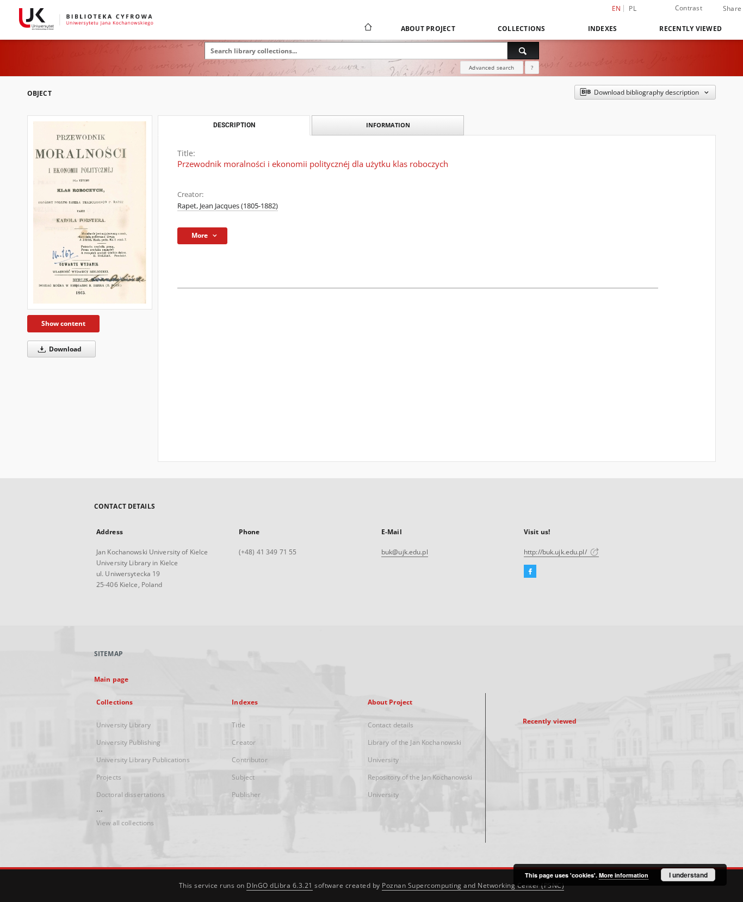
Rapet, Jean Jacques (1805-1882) (227, 206)
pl (632, 8)
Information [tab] (388, 125)
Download (64, 349)
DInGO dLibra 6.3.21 (279, 885)
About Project (428, 28)
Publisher (246, 794)
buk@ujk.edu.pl (404, 552)
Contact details (391, 725)
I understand (688, 875)
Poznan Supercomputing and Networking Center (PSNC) (473, 885)
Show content (63, 323)
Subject (243, 777)
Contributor (249, 759)
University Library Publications (143, 759)
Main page (111, 679)
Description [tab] (234, 125)
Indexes (602, 28)
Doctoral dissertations (130, 794)
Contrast (688, 8)
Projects (108, 777)
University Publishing (128, 742)
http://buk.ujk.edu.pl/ (556, 552)
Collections (522, 28)
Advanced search (491, 67)
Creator (244, 742)
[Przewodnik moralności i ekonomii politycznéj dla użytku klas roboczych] (89, 212)
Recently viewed (690, 28)
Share (732, 8)
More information (623, 875)
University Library (123, 725)
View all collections (125, 822)
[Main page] (367, 28)
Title (238, 725)
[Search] (523, 50)
